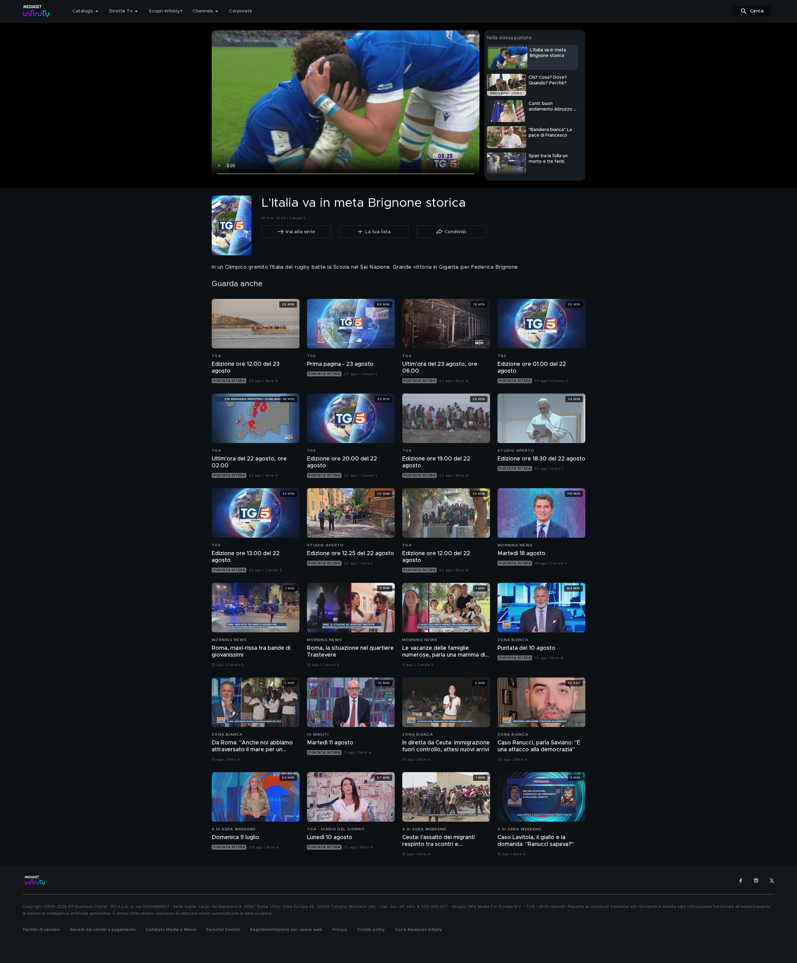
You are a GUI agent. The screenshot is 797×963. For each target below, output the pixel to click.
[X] (772, 880)
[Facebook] (740, 880)
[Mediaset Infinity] (36, 11)
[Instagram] (756, 880)
